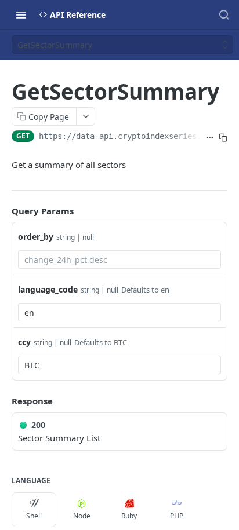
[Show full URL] (209, 137)
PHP (176, 516)
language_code (48, 289)
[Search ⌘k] (224, 14)
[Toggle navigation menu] (21, 14)
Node (81, 516)
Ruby (129, 516)
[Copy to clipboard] (223, 137)
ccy (24, 342)
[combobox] (119, 259)
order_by (35, 236)
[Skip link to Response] (3, 401)
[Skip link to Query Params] (3, 210)
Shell (34, 516)
